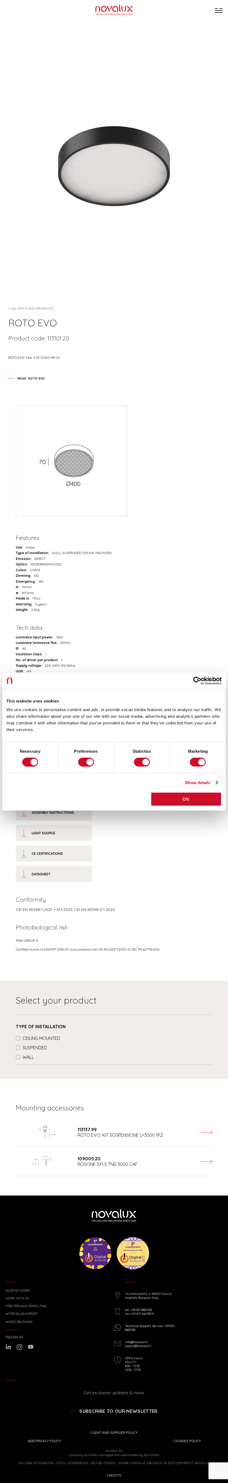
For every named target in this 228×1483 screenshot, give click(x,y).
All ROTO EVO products (32, 308)
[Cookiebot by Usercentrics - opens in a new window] (197, 680)
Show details (197, 782)
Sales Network (18, 1290)
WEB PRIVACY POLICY (44, 1441)
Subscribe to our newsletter (118, 1411)
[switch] (86, 761)
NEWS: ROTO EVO (31, 378)
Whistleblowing (19, 1322)
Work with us (17, 1298)
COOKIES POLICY (187, 1441)
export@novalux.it (138, 1346)
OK (186, 799)
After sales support (22, 1314)
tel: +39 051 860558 (138, 1310)
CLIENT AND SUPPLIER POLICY (114, 1433)
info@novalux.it (136, 1342)
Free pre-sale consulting (26, 1306)
